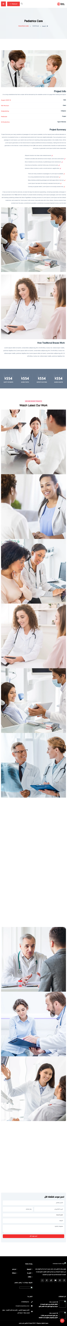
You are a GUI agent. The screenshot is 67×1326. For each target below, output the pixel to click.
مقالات (29, 1277)
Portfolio (36, 26)
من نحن (14, 1269)
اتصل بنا (29, 1273)
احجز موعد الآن (33, 1236)
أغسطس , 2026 (52, 1302)
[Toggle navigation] (3, 3)
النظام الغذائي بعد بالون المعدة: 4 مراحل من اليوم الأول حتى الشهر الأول (48, 1305)
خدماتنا (14, 1273)
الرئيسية (44, 26)
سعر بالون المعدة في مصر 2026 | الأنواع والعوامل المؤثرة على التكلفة (48, 1317)
